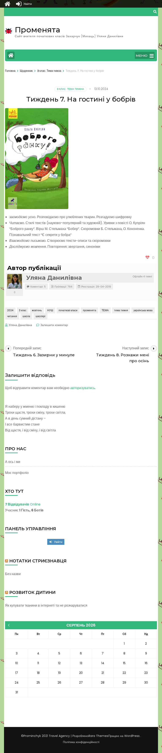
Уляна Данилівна (54, 277)
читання (12, 316)
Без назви (13, 573)
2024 (10, 310)
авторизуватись (82, 387)
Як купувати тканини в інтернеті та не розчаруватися (46, 605)
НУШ (50, 310)
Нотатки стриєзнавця (38, 560)
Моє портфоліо (17, 472)
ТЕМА (105, 310)
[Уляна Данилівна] (14, 281)
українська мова (143, 310)
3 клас (22, 310)
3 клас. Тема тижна (70, 89)
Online (22, 504)
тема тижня (121, 310)
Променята (37, 29)
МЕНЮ (141, 56)
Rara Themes (98, 736)
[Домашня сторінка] (7, 4)
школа (26, 316)
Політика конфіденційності (81, 742)
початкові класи (68, 310)
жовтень (37, 310)
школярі (40, 316)
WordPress (132, 736)
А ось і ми (12, 461)
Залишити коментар (54, 325)
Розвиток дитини (32, 592)
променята (89, 310)
